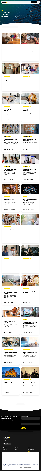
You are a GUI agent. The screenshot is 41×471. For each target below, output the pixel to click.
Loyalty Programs (6, 106)
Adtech (24, 196)
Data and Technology (26, 106)
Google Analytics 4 (26, 349)
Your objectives (6, 445)
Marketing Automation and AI (27, 136)
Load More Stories (20, 404)
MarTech (25, 319)
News (16, 449)
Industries (5, 449)
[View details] (4, 440)
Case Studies (17, 447)
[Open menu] (38, 2)
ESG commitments (31, 449)
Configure (20, 467)
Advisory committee (31, 447)
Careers (29, 451)
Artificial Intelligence (7, 136)
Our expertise (5, 447)
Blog (16, 445)
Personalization (26, 288)
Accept (27, 467)
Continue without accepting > (34, 467)
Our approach (30, 445)
